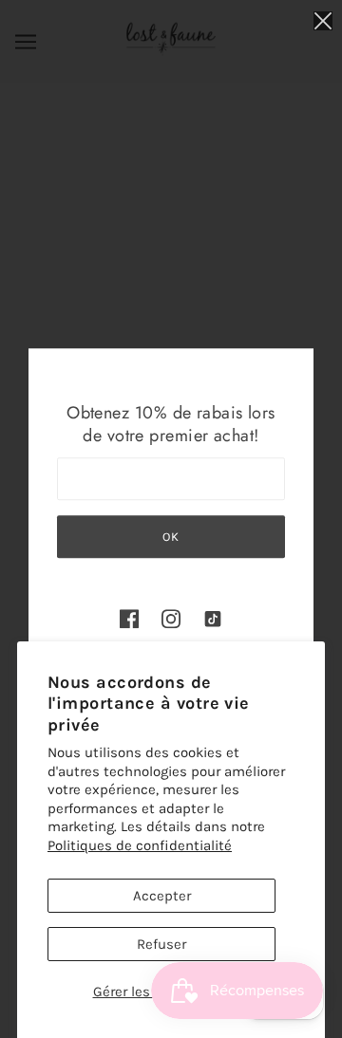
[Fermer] (323, 20)
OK (171, 536)
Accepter (162, 895)
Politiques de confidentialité (140, 845)
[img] (129, 618)
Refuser (161, 944)
